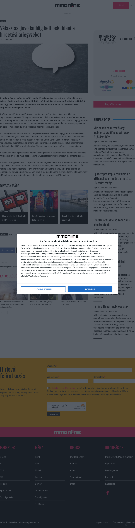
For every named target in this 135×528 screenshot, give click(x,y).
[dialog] (67, 264)
